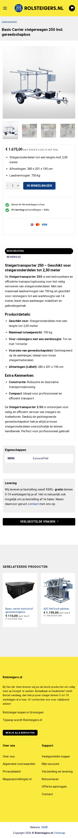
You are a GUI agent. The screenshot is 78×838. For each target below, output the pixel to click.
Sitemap (60, 833)
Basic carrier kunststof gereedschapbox (19, 610)
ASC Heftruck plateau (56, 608)
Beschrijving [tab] (15, 251)
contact (33, 504)
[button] (5, 8)
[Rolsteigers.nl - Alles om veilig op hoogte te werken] (39, 8)
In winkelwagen (39, 185)
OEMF (44, 827)
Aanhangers (9, 22)
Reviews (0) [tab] (14, 257)
